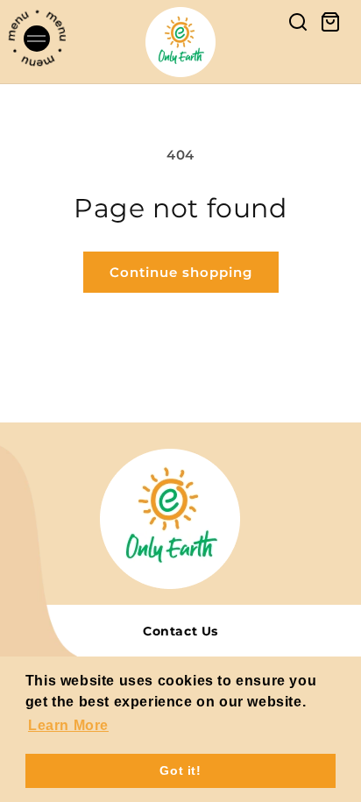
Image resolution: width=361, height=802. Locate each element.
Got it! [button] (180, 770)
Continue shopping (181, 272)
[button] (22, 42)
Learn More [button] (68, 725)
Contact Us (180, 631)
